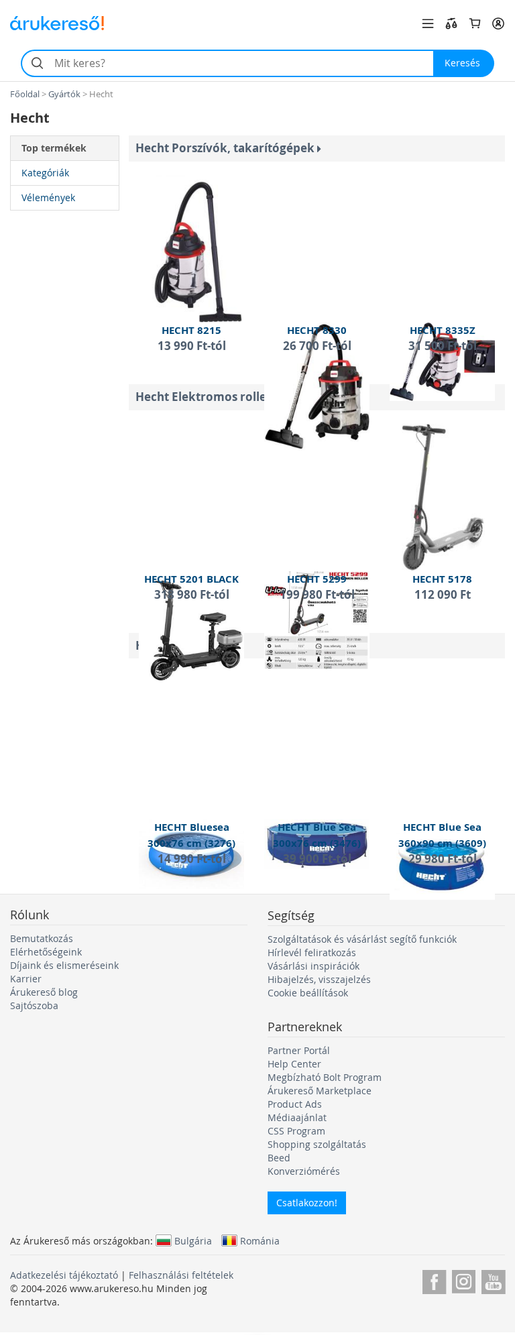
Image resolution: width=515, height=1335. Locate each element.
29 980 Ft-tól (442, 858)
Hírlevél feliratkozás (312, 952)
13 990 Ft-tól (192, 345)
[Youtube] (493, 1279)
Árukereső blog (44, 992)
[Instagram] (463, 1279)
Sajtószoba (34, 1005)
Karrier (26, 978)
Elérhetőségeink (46, 951)
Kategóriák (45, 172)
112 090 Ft (442, 594)
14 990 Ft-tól (192, 858)
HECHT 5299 (317, 579)
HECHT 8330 (317, 330)
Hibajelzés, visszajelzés (319, 979)
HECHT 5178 (442, 579)
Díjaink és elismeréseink (64, 965)
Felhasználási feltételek (181, 1275)
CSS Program (296, 1130)
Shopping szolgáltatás (317, 1144)
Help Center (294, 1063)
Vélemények (48, 197)
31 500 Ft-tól (442, 345)
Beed (279, 1157)
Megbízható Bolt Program (325, 1077)
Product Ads (295, 1104)
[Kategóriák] (428, 23)
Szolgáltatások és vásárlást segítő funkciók (362, 939)
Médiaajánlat (297, 1117)
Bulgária (193, 1240)
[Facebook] (434, 1279)
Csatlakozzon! (306, 1202)
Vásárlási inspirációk (313, 966)
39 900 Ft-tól (317, 858)
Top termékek (54, 147)
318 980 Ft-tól (191, 594)
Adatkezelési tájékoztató (64, 1275)
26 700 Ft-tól (317, 345)
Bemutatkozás (41, 938)
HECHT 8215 (191, 330)
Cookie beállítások (308, 992)
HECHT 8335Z (442, 330)
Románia (260, 1240)
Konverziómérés (304, 1171)
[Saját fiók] (498, 23)
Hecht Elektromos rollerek (211, 396)
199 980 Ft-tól (317, 594)
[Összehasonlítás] (451, 23)
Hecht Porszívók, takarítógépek (226, 148)
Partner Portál (299, 1050)
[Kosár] (475, 23)
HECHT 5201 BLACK (191, 579)
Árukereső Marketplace (319, 1090)
